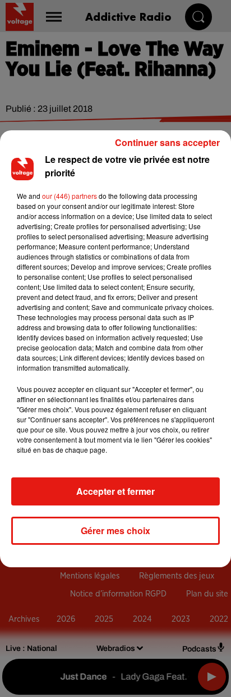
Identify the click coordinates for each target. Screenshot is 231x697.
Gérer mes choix (115, 530)
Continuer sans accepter (167, 142)
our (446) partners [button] (69, 196)
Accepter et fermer (115, 491)
